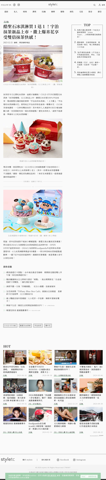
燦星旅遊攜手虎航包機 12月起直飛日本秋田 (90, 424)
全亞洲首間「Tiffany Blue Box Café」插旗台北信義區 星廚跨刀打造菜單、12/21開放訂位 (34, 292)
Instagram (81, 460)
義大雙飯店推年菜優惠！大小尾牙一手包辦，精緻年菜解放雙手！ (32, 299)
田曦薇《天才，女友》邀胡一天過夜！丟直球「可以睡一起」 (88, 65)
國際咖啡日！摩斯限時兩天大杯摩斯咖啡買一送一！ (90, 398)
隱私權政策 (52, 475)
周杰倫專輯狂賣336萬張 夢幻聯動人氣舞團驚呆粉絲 (89, 74)
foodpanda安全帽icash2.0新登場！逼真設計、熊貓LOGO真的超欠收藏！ (40, 426)
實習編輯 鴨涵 (24, 42)
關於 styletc (28, 460)
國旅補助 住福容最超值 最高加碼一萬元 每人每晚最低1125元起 (88, 44)
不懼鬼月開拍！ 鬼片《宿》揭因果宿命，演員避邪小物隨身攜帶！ (91, 369)
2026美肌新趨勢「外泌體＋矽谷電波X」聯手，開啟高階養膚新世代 (40, 398)
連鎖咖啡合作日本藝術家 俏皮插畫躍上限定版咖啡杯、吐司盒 (65, 398)
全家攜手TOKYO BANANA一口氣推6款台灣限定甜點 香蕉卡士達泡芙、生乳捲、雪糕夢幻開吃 (39, 369)
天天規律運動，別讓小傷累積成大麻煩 (65, 424)
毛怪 (81, 11)
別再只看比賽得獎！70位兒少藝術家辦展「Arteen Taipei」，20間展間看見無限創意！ (89, 33)
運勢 (62, 11)
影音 (90, 11)
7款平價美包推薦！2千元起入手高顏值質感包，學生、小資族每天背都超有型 (88, 55)
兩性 (71, 11)
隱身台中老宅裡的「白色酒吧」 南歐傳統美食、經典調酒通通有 (14, 369)
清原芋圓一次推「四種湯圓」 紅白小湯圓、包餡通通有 (30, 286)
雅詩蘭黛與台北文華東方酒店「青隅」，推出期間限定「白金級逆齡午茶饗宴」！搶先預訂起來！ (33, 280)
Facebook (64, 460)
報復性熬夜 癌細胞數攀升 (14, 423)
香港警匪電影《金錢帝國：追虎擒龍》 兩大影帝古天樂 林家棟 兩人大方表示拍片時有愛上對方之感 (14, 398)
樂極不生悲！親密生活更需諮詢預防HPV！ (65, 368)
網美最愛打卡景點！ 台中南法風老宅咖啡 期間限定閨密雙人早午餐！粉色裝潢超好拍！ (34, 273)
